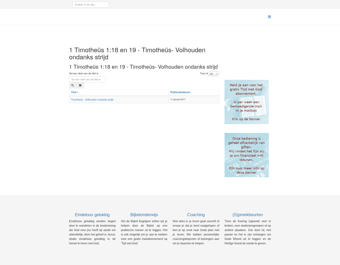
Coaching (196, 214)
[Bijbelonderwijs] (248, 102)
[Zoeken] (73, 85)
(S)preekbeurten (248, 214)
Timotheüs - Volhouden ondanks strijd (92, 99)
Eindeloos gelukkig (92, 214)
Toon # (204, 73)
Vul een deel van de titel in (84, 73)
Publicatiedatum (180, 92)
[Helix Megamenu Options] (269, 16)
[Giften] (248, 155)
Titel (73, 92)
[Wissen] (80, 85)
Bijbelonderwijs (144, 214)
